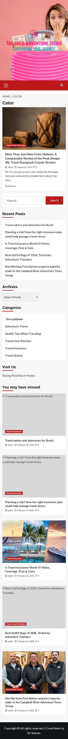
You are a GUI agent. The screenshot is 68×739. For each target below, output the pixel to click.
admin (10, 167)
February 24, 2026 (25, 510)
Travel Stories (14, 355)
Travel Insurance (15, 348)
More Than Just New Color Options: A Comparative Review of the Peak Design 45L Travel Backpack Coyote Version (32, 158)
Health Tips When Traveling (23, 333)
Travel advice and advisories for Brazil (29, 225)
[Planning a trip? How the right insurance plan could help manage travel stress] (34, 476)
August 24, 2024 (24, 167)
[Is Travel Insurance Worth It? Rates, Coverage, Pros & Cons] (34, 541)
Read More (10, 186)
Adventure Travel (16, 326)
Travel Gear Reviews (15, 145)
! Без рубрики (14, 319)
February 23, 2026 (25, 576)
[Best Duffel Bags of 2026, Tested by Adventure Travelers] (34, 607)
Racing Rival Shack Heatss (18, 375)
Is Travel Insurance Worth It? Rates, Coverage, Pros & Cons (27, 246)
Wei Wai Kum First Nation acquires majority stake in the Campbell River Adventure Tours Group (33, 271)
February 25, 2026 (25, 445)
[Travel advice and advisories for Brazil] (34, 414)
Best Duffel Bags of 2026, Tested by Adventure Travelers (28, 257)
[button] (6, 85)
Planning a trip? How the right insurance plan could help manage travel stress (33, 234)
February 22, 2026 (25, 641)
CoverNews (53, 728)
